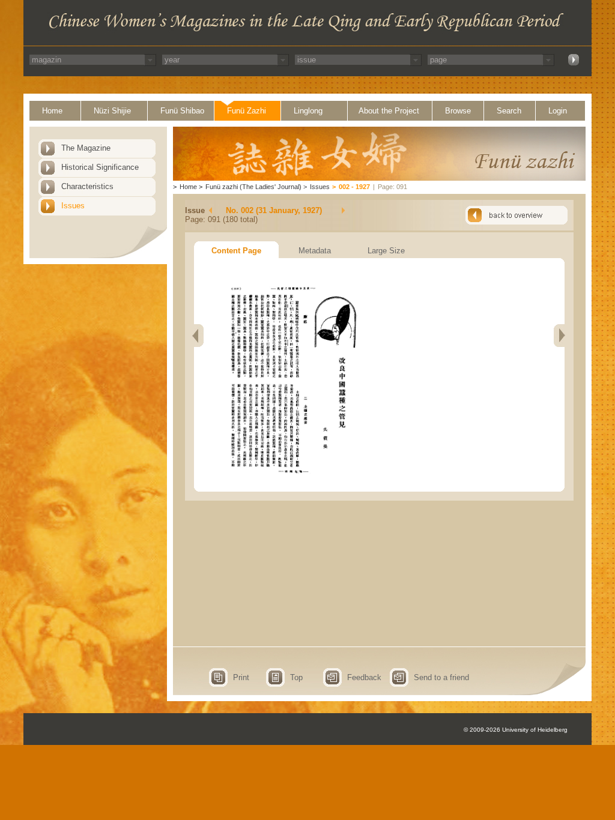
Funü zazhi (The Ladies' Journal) (253, 186)
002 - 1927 (354, 186)
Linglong (308, 110)
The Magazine (86, 147)
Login (557, 110)
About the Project (389, 110)
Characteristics (87, 186)
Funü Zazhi (246, 110)
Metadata (314, 250)
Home (52, 110)
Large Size (386, 250)
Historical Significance (100, 167)
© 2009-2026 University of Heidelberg (516, 729)
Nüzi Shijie (112, 110)
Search (509, 110)
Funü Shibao (182, 110)
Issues (73, 205)
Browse (458, 110)
